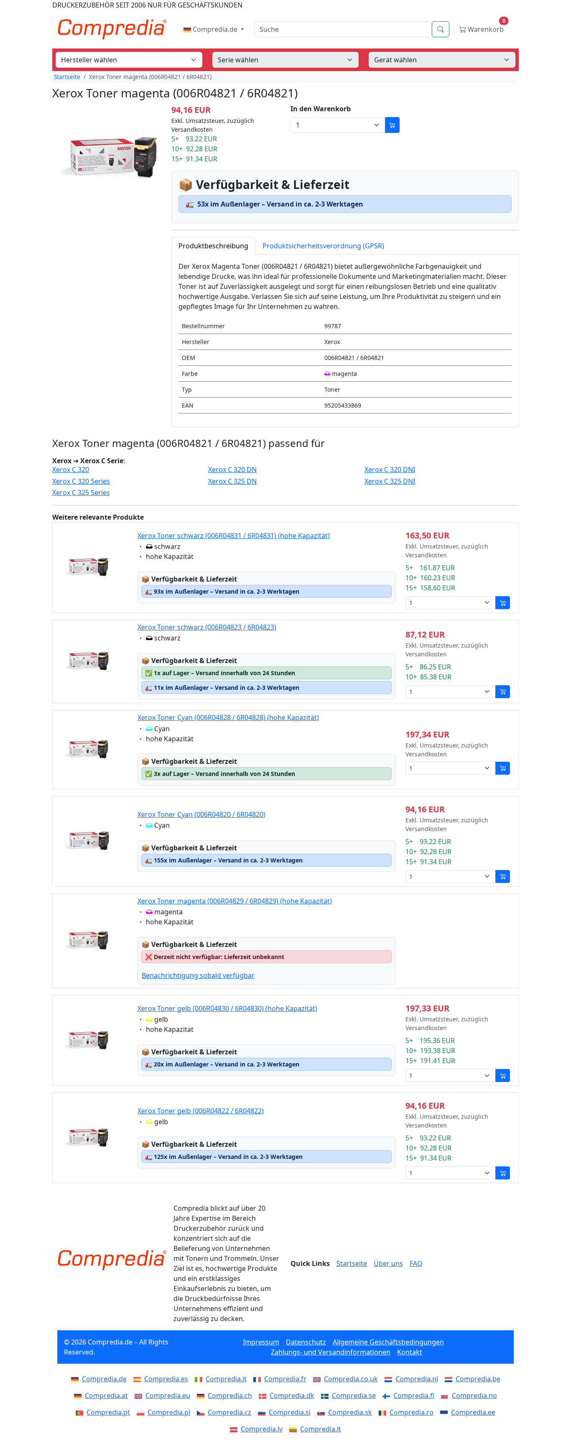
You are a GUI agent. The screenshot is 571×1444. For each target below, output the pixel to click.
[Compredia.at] (79, 1395)
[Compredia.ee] (445, 1412)
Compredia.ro (411, 1412)
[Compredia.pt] (81, 1412)
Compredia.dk (292, 1395)
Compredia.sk (350, 1412)
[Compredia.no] (446, 1395)
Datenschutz (306, 1342)
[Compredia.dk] (264, 1395)
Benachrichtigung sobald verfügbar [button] (198, 975)
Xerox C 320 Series (81, 481)
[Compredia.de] (76, 1379)
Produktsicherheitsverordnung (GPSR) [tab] (323, 245)
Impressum (261, 1342)
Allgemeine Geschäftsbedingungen (388, 1342)
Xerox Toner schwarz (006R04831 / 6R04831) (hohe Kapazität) (234, 535)
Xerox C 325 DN (232, 481)
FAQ (416, 1263)
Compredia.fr (285, 1378)
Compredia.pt (108, 1412)
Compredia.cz (229, 1412)
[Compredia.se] (326, 1395)
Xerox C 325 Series (81, 493)
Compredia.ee (473, 1412)
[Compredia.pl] (142, 1412)
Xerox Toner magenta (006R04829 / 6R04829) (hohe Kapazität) (235, 901)
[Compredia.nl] (390, 1379)
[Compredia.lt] (294, 1429)
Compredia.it (226, 1378)
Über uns (388, 1263)
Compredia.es (166, 1378)
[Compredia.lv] (235, 1429)
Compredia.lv (262, 1429)
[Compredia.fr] (258, 1379)
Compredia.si (290, 1412)
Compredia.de (215, 29)
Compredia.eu (167, 1395)
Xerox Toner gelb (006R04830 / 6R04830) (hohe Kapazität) (227, 1008)
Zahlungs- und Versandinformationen (330, 1352)
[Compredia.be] (450, 1379)
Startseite (67, 77)
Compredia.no (474, 1395)
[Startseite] (112, 1260)
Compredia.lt (320, 1429)
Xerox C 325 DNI (390, 481)
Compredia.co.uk (351, 1378)
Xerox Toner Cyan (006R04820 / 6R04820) (201, 814)
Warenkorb (485, 27)
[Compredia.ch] (202, 1395)
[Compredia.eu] (140, 1395)
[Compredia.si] (263, 1412)
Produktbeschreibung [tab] (213, 245)
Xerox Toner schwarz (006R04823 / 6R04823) (207, 627)
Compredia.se (354, 1395)
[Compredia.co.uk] (318, 1379)
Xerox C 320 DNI (390, 470)
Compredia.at (106, 1395)
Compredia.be (478, 1378)
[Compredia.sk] (322, 1412)
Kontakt (409, 1352)
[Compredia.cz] (202, 1412)
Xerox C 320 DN (232, 470)
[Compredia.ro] (384, 1412)
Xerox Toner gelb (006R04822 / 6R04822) (201, 1110)
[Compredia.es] (138, 1379)
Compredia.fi (413, 1395)
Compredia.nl (416, 1378)
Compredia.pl (169, 1412)
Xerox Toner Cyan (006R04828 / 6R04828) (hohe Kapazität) (228, 717)
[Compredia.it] (200, 1379)
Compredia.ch (230, 1395)
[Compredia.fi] (387, 1395)
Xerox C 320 (70, 470)
